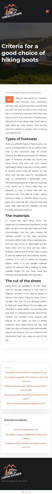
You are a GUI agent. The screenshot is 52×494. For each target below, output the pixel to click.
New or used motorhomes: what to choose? (26, 403)
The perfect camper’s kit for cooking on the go (26, 372)
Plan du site (26, 492)
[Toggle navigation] (47, 11)
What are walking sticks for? (26, 430)
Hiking (10, 93)
